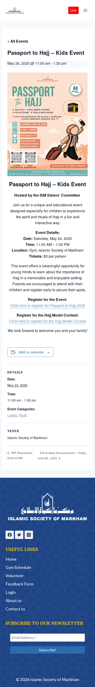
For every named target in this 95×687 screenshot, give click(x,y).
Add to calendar (31, 352)
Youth (23, 415)
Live (73, 10)
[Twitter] (19, 535)
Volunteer (15, 575)
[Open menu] (85, 10)
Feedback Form (19, 583)
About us (14, 600)
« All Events (17, 41)
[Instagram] (29, 535)
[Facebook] (10, 535)
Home (11, 559)
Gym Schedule (18, 567)
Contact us (15, 608)
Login (11, 592)
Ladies (12, 415)
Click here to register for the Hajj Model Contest (47, 321)
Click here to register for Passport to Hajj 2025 (47, 305)
